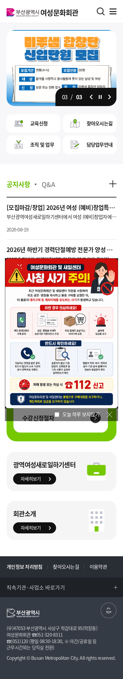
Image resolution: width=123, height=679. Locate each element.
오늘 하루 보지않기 (80, 414)
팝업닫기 (109, 414)
